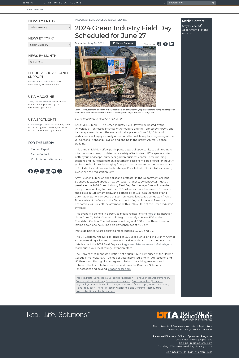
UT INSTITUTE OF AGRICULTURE (62, 2)
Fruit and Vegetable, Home (118, 284)
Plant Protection (106, 288)
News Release (124, 43)
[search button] (213, 3)
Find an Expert (40, 149)
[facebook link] (30, 171)
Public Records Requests (46, 159)
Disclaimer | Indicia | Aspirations (194, 339)
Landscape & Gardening (111, 20)
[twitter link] (42, 171)
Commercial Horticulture (90, 281)
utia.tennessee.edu (119, 268)
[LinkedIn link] (171, 44)
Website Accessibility (182, 346)
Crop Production (141, 281)
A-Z (164, 2)
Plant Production (85, 288)
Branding (163, 346)
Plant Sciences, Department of (152, 278)
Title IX (183, 343)
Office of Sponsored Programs (195, 336)
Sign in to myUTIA (176, 352)
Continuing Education (118, 281)
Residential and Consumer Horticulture (139, 288)
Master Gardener (158, 284)
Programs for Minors (200, 343)
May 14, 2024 (96, 43)
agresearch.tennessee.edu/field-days (146, 244)
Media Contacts (40, 154)
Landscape (141, 284)
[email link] (200, 25)
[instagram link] (36, 171)
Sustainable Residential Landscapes (95, 291)
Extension (127, 278)
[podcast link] (59, 171)
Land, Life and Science (39, 101)
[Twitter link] (165, 44)
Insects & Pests (85, 20)
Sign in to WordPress (200, 352)
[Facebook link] (159, 44)
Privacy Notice (204, 346)
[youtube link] (53, 171)
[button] (28, 3)
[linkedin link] (48, 171)
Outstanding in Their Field (41, 124)
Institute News (35, 9)
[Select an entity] (49, 27)
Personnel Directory (164, 336)
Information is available (40, 81)
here (150, 213)
